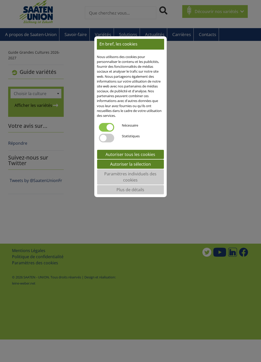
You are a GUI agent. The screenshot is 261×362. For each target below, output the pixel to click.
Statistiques (131, 136)
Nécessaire (130, 125)
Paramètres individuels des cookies (130, 177)
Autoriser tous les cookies (130, 154)
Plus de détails (130, 190)
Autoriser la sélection (130, 164)
